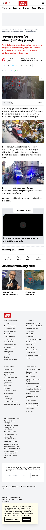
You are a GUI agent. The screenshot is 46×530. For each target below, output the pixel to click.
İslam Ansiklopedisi (32, 384)
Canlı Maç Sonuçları (11, 401)
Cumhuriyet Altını (10, 391)
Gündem (6, 8)
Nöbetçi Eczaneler (32, 329)
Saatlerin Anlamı (9, 372)
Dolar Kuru (7, 354)
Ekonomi (17, 8)
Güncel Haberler (9, 329)
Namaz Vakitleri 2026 (33, 323)
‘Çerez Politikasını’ (26, 513)
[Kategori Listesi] (43, 2)
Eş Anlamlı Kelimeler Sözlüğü (32, 392)
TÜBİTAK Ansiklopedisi (33, 386)
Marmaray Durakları (33, 406)
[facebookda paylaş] (4, 65)
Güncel (20, 30)
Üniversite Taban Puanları (31, 373)
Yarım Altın (7, 385)
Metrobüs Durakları (32, 403)
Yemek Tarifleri (9, 367)
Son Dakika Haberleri (11, 321)
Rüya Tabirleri (30, 377)
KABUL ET (26, 519)
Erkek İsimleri (30, 408)
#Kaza (21, 250)
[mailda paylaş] (22, 65)
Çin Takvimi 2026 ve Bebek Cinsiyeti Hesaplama (11, 427)
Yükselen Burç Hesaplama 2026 (10, 438)
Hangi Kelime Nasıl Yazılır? (32, 397)
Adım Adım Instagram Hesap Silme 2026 (11, 452)
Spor (34, 8)
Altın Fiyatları (8, 352)
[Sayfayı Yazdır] (26, 65)
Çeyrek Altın (8, 383)
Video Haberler (31, 367)
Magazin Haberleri (10, 331)
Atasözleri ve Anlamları (12, 418)
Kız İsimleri (29, 411)
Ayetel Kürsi (8, 369)
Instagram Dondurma (33, 355)
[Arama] (2, 2)
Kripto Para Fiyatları (10, 360)
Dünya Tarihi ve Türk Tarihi (33, 380)
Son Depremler (31, 342)
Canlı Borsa (30, 321)
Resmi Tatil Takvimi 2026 (10, 456)
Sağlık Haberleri (9, 339)
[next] (43, 283)
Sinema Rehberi (31, 350)
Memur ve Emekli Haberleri (9, 348)
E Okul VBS (29, 334)
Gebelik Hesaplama (10, 434)
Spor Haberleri (8, 334)
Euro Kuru (7, 357)
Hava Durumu (30, 345)
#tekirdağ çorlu (9, 250)
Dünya (26, 8)
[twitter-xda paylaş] (8, 65)
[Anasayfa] (7, 315)
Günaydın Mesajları (10, 377)
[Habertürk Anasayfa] (23, 3)
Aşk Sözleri (7, 375)
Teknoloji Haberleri (10, 345)
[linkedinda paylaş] (13, 65)
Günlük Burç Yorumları (33, 339)
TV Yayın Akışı (30, 353)
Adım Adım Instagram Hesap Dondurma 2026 (12, 447)
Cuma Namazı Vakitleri (34, 326)
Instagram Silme (31, 358)
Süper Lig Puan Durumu (12, 404)
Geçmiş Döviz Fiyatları (11, 444)
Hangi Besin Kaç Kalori (33, 389)
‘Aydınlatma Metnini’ (11, 515)
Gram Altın (7, 380)
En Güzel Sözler (31, 400)
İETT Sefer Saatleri (10, 432)
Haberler (5, 30)
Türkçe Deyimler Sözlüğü (9, 422)
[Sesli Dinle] (12, 103)
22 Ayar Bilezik (8, 393)
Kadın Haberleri (9, 342)
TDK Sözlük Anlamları (33, 369)
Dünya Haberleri (9, 337)
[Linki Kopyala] (31, 65)
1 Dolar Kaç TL (8, 396)
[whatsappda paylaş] (17, 65)
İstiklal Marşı (30, 331)
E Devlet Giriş (30, 337)
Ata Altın (7, 388)
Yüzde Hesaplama (10, 441)
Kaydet (35, 475)
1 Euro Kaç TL (8, 399)
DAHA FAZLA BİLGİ (12, 519)
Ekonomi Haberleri (10, 326)
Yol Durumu (30, 347)
